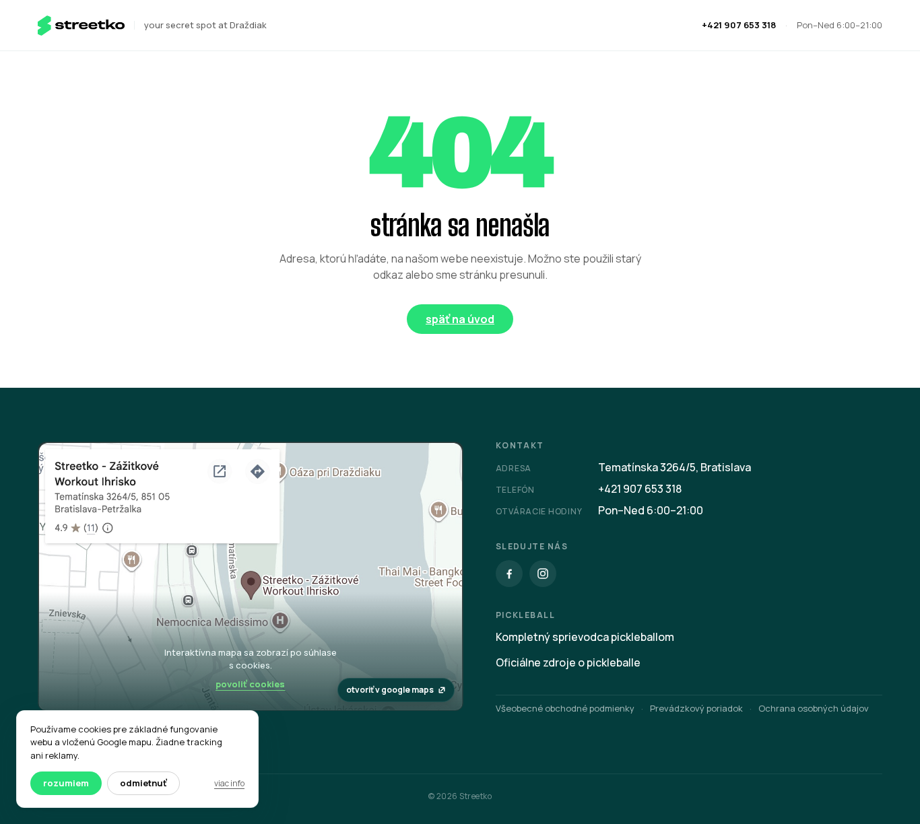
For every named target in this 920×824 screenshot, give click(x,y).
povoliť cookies (250, 684)
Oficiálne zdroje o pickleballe (568, 662)
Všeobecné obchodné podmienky (565, 708)
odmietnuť (143, 783)
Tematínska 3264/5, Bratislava (674, 467)
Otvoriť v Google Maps (390, 689)
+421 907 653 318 (739, 25)
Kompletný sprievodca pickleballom (585, 636)
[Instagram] (542, 573)
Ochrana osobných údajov (813, 708)
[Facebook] (509, 573)
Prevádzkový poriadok (696, 708)
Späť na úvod (460, 319)
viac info (229, 783)
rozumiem (66, 783)
